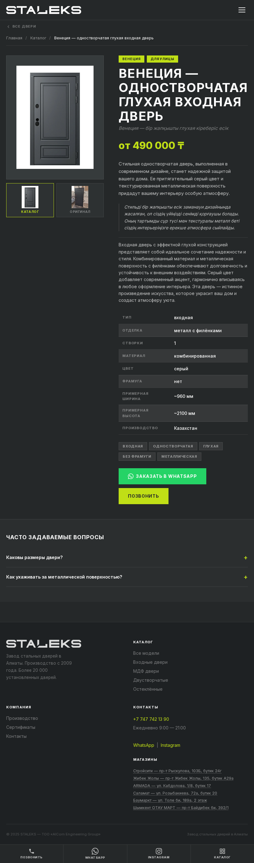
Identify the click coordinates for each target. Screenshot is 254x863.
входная (133, 446)
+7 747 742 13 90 (151, 719)
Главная (14, 38)
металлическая (179, 456)
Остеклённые (148, 689)
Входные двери (150, 662)
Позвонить (143, 496)
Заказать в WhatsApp (166, 476)
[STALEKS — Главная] (43, 10)
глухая (211, 446)
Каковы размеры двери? (34, 557)
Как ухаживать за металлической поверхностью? (64, 576)
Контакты (16, 736)
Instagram (170, 745)
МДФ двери (146, 671)
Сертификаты (20, 727)
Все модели (146, 653)
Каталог (38, 38)
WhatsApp (143, 745)
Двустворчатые (150, 680)
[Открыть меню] (242, 10)
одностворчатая (173, 446)
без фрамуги (137, 456)
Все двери (24, 26)
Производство (22, 718)
